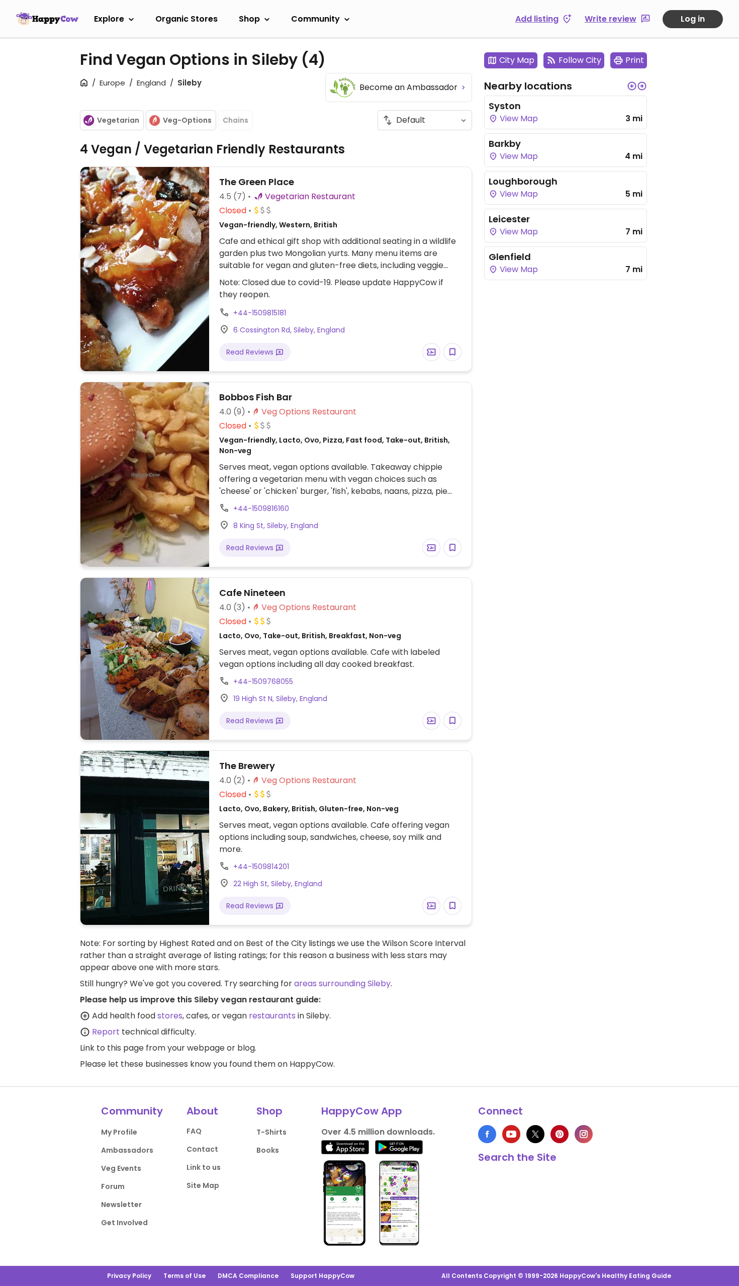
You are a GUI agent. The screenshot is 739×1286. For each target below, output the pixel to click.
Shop (249, 19)
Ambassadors (127, 1150)
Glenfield (510, 256)
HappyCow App (361, 1111)
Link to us (204, 1167)
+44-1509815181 (259, 313)
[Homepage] (47, 19)
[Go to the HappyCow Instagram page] (584, 1134)
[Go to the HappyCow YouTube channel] (511, 1134)
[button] (632, 86)
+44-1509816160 (261, 508)
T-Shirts (271, 1132)
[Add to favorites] (452, 352)
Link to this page (112, 1048)
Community (315, 19)
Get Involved (124, 1223)
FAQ (194, 1131)
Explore (109, 19)
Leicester (509, 219)
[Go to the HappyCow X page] (535, 1134)
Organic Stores (186, 19)
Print (634, 60)
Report (106, 1032)
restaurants (272, 1015)
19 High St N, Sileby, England (280, 699)
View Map (518, 118)
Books (267, 1150)
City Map (516, 60)
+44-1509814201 (261, 867)
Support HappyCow (322, 1275)
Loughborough (523, 181)
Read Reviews (250, 352)
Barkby (505, 143)
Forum (113, 1186)
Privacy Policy (129, 1275)
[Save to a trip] (431, 352)
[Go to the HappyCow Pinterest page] (559, 1134)
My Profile (119, 1132)
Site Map (203, 1185)
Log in (693, 19)
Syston (505, 106)
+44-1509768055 (263, 681)
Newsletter (121, 1204)
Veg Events (121, 1168)
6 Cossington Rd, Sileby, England (289, 330)
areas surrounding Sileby (342, 983)
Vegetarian (118, 120)
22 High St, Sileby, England (277, 884)
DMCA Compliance (248, 1275)
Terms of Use (184, 1275)
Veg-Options (187, 120)
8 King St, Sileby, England (275, 526)
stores (169, 1015)
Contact (202, 1149)
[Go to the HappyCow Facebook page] (487, 1134)
